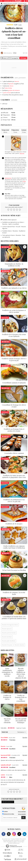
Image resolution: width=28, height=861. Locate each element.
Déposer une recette (7, 802)
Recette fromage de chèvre (10, 625)
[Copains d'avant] (7, 856)
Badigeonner (8, 178)
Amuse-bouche (22, 3)
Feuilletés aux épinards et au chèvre (12, 222)
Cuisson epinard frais (8, 226)
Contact (13, 838)
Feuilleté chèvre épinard (9, 220)
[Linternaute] (7, 853)
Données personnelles (8, 840)
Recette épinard (6, 629)
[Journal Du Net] (20, 850)
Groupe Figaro (21, 841)
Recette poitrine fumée (9, 633)
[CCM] (7, 850)
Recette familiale (7, 637)
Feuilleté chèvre (7, 231)
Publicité (17, 838)
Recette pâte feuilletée (8, 641)
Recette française (7, 645)
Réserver (22, 153)
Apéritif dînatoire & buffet (10, 3)
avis (20, 25)
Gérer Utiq (6, 841)
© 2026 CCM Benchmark (14, 843)
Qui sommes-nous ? (6, 838)
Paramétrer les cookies (19, 840)
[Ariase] (7, 859)
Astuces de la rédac (8, 814)
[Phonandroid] (20, 859)
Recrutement (23, 838)
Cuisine (5, 811)
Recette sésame (19, 645)
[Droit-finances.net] (20, 853)
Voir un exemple (22, 811)
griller (24, 181)
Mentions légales (13, 841)
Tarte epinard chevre (8, 235)
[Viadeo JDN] (20, 856)
